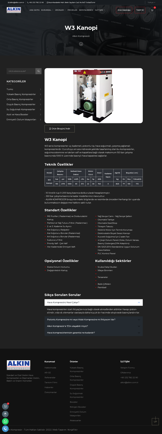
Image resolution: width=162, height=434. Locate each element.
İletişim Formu (127, 367)
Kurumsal (46, 10)
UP (155, 421)
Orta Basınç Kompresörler (20, 99)
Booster (74, 402)
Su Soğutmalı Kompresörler (21, 109)
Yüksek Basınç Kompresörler (21, 94)
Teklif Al (140, 10)
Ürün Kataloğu (124, 10)
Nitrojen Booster (78, 407)
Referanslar (50, 377)
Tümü (10, 89)
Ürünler (59, 10)
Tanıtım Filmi (51, 382)
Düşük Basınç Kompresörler (21, 104)
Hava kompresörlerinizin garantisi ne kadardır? (71, 333)
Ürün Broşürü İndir (60, 128)
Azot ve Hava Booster (17, 114)
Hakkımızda (50, 367)
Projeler (72, 10)
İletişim (99, 10)
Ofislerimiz (125, 372)
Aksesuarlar (75, 420)
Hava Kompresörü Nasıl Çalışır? (63, 302)
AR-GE (48, 372)
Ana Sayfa (35, 10)
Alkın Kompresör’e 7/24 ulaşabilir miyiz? (67, 326)
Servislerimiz (86, 10)
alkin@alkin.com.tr (16, 2)
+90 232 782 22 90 (36, 2)
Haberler (49, 387)
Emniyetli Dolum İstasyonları (21, 119)
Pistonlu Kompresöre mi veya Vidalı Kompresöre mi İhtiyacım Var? (81, 319)
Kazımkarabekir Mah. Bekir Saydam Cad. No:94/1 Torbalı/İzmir (71, 2)
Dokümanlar (51, 392)
